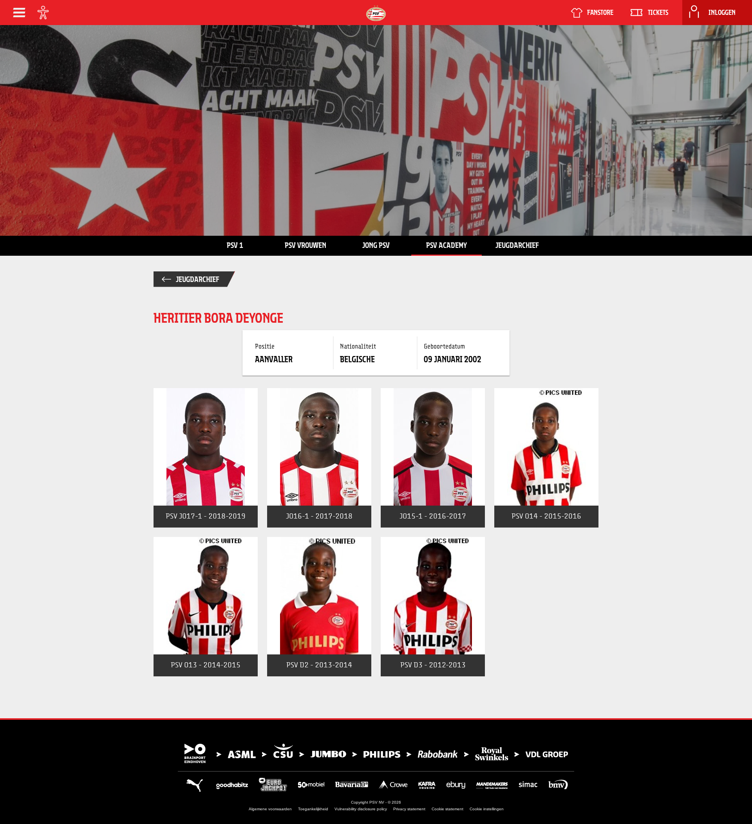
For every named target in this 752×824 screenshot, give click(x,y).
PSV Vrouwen (305, 245)
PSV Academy (446, 245)
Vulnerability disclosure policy (360, 809)
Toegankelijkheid (313, 809)
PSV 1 (235, 245)
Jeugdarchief (517, 245)
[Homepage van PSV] (376, 13)
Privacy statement (409, 809)
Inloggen (722, 12)
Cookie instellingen (487, 809)
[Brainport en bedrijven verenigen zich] (376, 753)
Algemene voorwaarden (270, 809)
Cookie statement (447, 809)
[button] (19, 12)
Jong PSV (376, 245)
